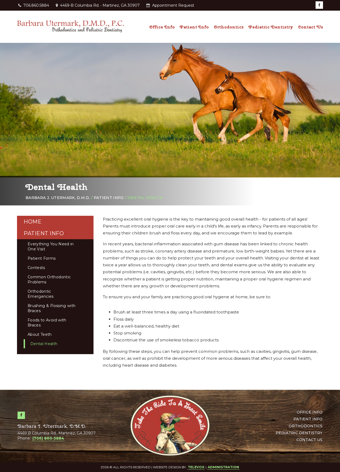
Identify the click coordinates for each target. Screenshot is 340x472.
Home (32, 221)
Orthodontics (305, 426)
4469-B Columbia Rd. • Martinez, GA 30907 (99, 5)
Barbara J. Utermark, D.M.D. (58, 197)
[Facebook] (319, 5)
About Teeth (40, 334)
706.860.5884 (36, 5)
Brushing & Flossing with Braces (51, 308)
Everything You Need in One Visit (51, 246)
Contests (36, 267)
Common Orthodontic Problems (49, 279)
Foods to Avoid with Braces (47, 323)
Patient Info (109, 197)
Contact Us (309, 439)
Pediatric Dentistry (299, 432)
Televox (196, 467)
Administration (223, 467)
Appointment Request (172, 5)
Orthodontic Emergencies (41, 294)
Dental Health (44, 343)
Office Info (309, 412)
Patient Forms (42, 258)
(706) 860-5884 (48, 438)
